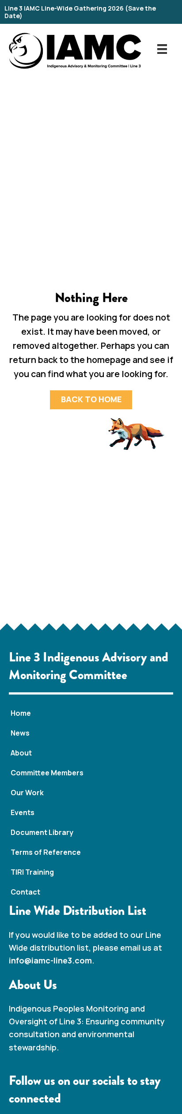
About (21, 753)
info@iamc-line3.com (50, 960)
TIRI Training (32, 872)
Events (22, 812)
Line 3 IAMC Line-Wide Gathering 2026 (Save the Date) (80, 12)
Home (21, 713)
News (20, 733)
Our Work (27, 792)
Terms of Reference (46, 852)
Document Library (42, 832)
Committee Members (47, 773)
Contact (25, 892)
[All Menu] (162, 48)
